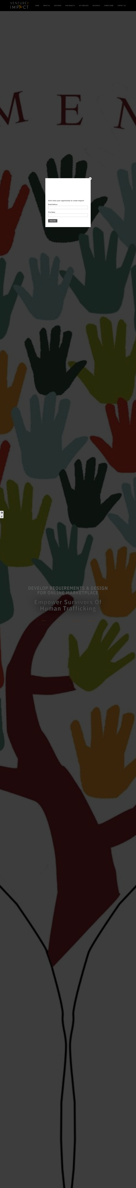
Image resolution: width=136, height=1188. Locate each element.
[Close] (90, 178)
